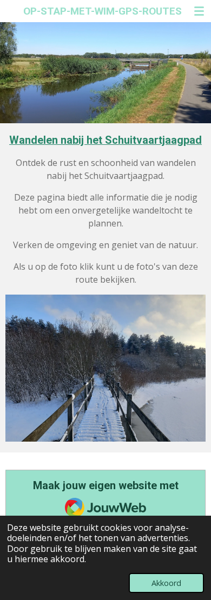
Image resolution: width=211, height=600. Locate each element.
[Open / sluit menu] (199, 11)
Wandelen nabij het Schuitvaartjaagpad (105, 140)
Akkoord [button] (166, 583)
